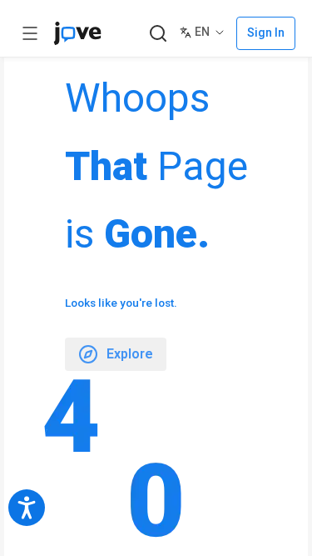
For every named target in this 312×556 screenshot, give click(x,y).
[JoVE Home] (77, 33)
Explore (129, 354)
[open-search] (158, 34)
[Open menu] (30, 33)
